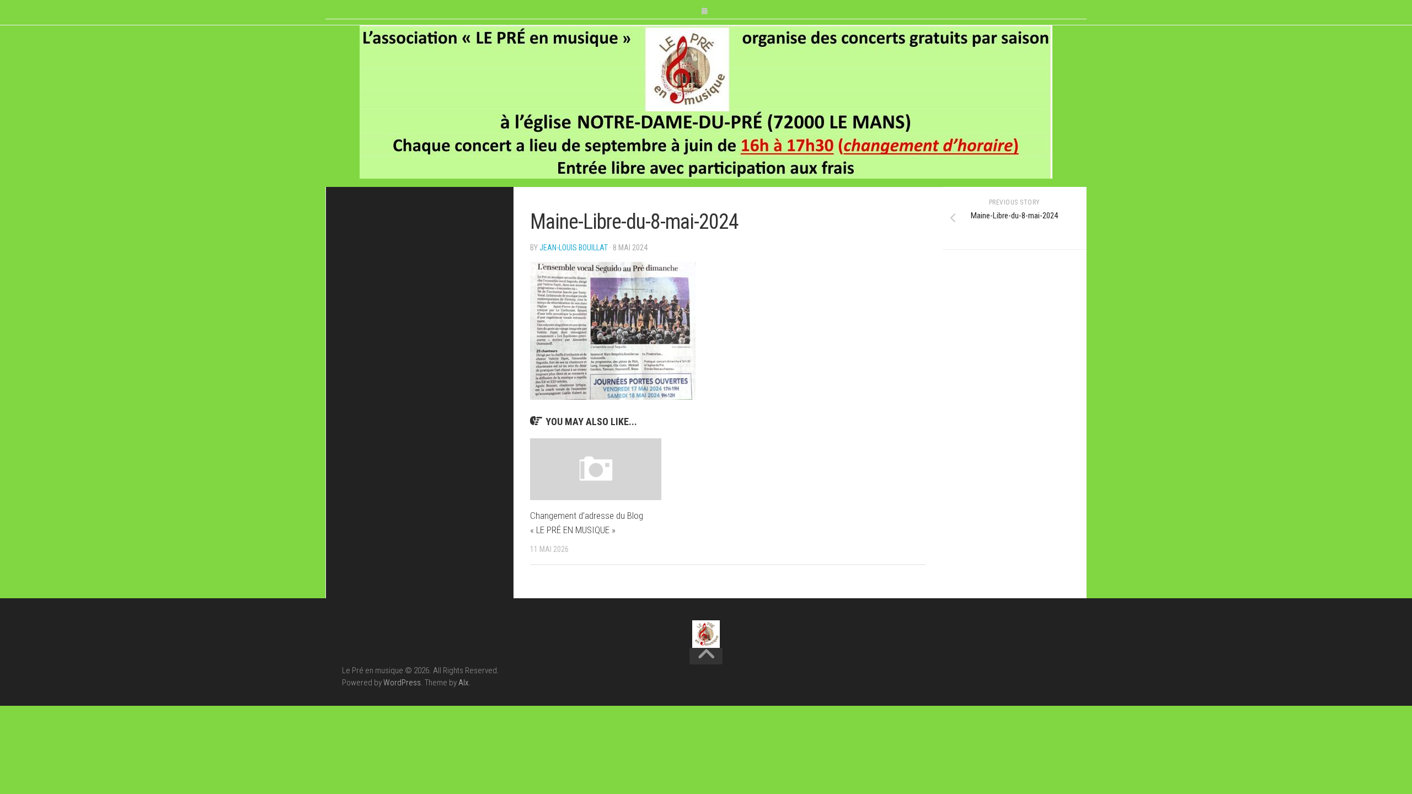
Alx (463, 683)
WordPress (402, 683)
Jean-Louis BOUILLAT (573, 247)
